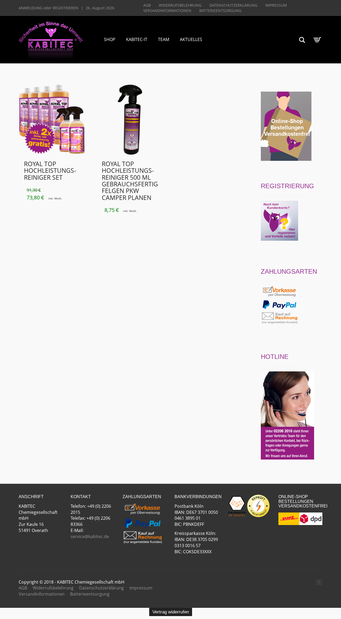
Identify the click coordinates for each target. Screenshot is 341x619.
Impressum (276, 5)
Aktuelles (191, 39)
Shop (109, 39)
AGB (147, 5)
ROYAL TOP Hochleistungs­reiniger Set (50, 170)
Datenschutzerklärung (233, 5)
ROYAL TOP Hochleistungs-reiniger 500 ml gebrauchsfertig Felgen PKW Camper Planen (130, 180)
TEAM (163, 39)
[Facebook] (319, 582)
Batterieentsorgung (220, 10)
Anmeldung (30, 7)
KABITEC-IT (136, 39)
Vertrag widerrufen (170, 611)
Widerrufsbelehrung (180, 5)
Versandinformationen (167, 10)
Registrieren (65, 7)
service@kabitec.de (90, 536)
